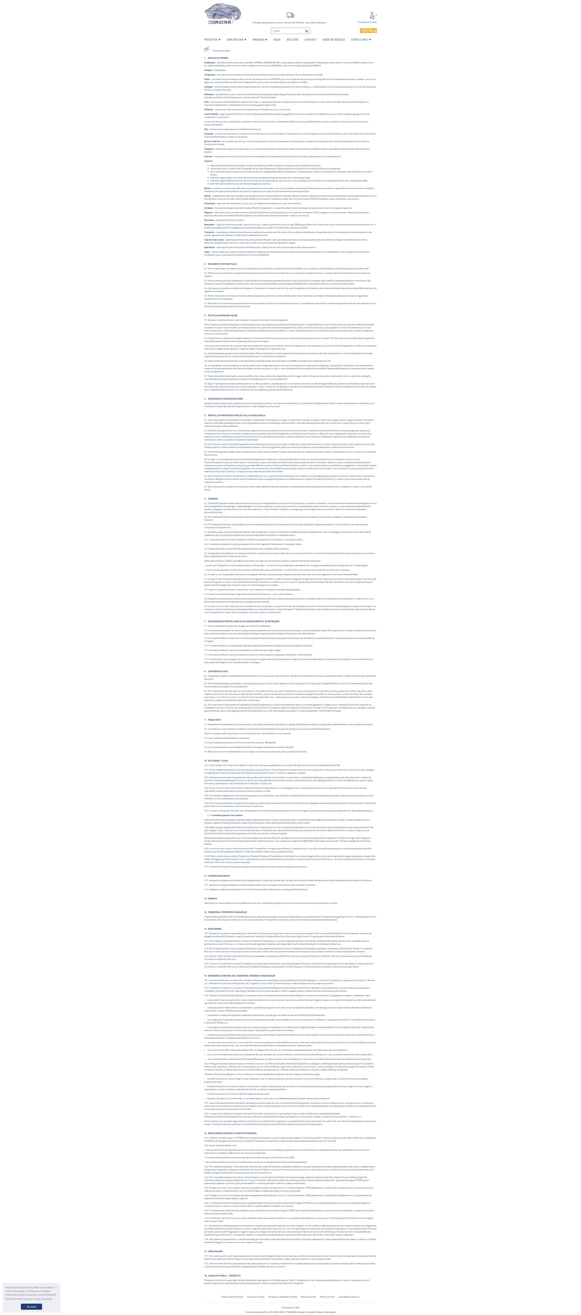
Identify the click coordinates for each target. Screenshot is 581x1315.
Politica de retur (327, 1296)
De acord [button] (31, 1306)
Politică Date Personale (232, 1296)
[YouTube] (375, 30)
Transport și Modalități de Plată (282, 1296)
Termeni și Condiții (221, 50)
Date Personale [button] (43, 1299)
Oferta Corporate (308, 1296)
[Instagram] (366, 30)
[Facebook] (361, 30)
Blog (277, 39)
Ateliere (293, 39)
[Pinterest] (370, 30)
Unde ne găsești (333, 39)
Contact (310, 39)
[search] (306, 30)
